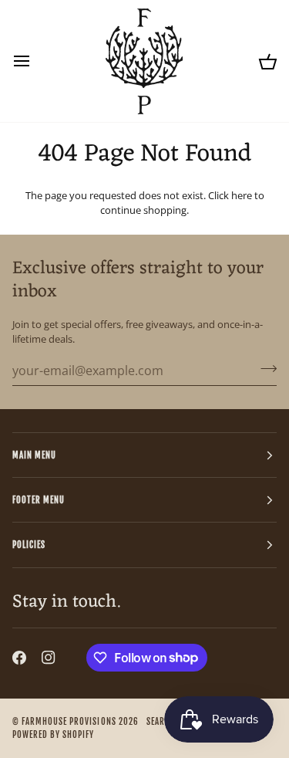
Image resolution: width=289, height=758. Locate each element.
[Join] (264, 369)
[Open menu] (35, 61)
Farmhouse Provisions (69, 721)
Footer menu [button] (38, 500)
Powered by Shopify (53, 734)
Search (160, 721)
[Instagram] (48, 658)
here (241, 195)
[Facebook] (19, 658)
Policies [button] (28, 544)
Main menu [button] (34, 455)
